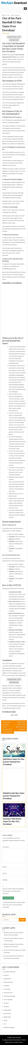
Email (5, 873)
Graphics (6, 1006)
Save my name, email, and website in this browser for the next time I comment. (13, 891)
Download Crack (14, 40)
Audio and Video (8, 982)
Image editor (7, 1010)
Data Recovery (8, 993)
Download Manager (9, 996)
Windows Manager (9, 1027)
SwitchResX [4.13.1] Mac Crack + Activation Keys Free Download (7, 727)
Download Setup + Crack (14, 37)
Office (5, 1020)
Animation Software (9, 972)
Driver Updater (8, 999)
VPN (5, 1024)
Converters (7, 989)
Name (5, 867)
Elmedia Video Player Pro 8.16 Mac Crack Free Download (20, 725)
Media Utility (7, 1017)
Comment (6, 847)
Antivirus (6, 975)
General (6, 1003)
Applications (7, 979)
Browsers (6, 986)
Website (5, 880)
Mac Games (5, 33)
